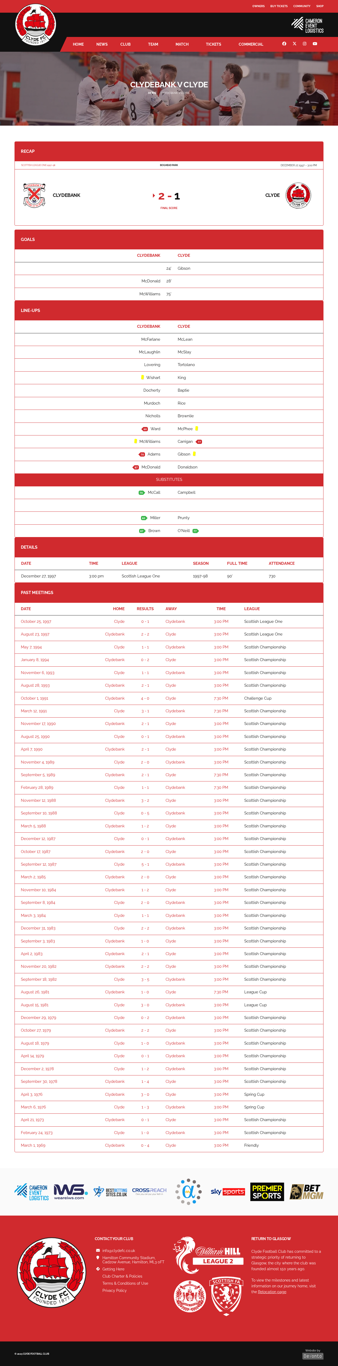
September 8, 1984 (38, 902)
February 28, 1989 (37, 787)
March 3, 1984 (33, 915)
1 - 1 (145, 647)
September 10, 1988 (39, 813)
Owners (258, 6)
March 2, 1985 (33, 877)
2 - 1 (145, 685)
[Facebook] (285, 44)
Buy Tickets (279, 6)
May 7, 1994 (31, 647)
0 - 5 (145, 813)
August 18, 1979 (35, 1043)
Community (302, 6)
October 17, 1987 (35, 851)
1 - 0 (145, 941)
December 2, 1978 (37, 1068)
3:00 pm (221, 621)
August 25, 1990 (35, 736)
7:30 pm (221, 698)
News (102, 44)
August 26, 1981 (35, 992)
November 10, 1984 (38, 890)
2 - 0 (145, 762)
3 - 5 (145, 979)
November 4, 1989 (37, 762)
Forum (258, 17)
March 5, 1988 (33, 826)
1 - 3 (145, 1107)
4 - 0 (145, 698)
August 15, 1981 (34, 1005)
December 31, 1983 (38, 928)
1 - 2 (145, 826)
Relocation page (272, 1292)
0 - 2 (145, 659)
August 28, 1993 (35, 685)
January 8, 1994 (35, 659)
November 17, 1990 (38, 723)
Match (182, 44)
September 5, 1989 (38, 774)
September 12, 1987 (39, 864)
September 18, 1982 (39, 979)
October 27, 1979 (36, 1030)
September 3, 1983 (38, 941)
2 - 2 (145, 634)
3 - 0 (145, 1005)
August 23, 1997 (35, 634)
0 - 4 (145, 1145)
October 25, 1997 (36, 621)
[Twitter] (295, 44)
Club (125, 44)
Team (153, 44)
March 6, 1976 (33, 1107)
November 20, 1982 (39, 966)
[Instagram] (305, 44)
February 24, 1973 (37, 1132)
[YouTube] (315, 44)
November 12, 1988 (38, 800)
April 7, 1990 (32, 749)
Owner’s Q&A (262, 21)
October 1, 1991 (34, 698)
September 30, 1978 (39, 1081)
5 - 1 (145, 864)
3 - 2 (145, 800)
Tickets (213, 44)
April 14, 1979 (32, 1056)
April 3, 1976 (32, 1094)
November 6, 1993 (37, 672)
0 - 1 (145, 621)
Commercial (251, 44)
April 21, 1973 (32, 1119)
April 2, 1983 (32, 953)
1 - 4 (145, 1081)
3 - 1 (145, 711)
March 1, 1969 (33, 1145)
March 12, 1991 (34, 711)
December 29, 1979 (38, 1017)
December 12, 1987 (38, 838)
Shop (319, 6)
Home (78, 44)
